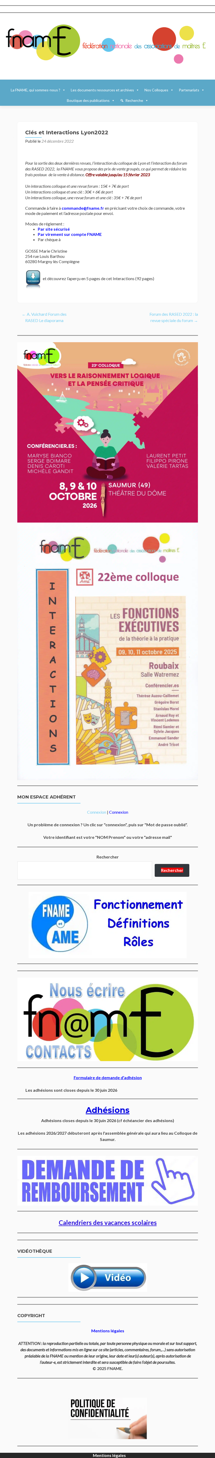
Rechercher (107, 856)
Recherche (134, 100)
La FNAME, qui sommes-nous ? (35, 90)
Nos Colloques (156, 90)
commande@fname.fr (83, 208)
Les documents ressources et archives (102, 90)
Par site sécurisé (54, 228)
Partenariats (189, 90)
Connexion (96, 812)
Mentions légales (109, 1455)
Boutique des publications (88, 100)
